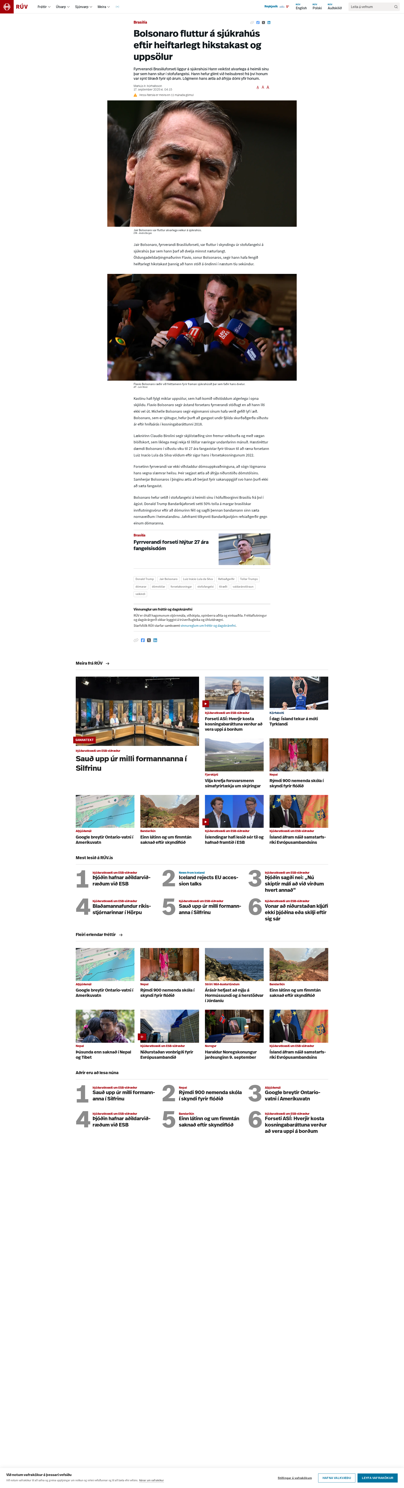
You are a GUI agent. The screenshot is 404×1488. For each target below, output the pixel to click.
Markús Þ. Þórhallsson (148, 86)
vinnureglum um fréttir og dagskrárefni (208, 625)
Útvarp (61, 6)
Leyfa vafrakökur (377, 1478)
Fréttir (42, 6)
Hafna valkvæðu (337, 1478)
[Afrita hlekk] (252, 22)
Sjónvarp (81, 6)
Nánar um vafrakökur (151, 1480)
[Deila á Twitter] (263, 22)
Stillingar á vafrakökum (295, 1478)
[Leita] (396, 7)
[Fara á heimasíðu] (17, 6)
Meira (102, 6)
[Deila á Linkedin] (268, 22)
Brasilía (140, 23)
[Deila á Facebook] (257, 22)
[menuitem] (49, 6)
